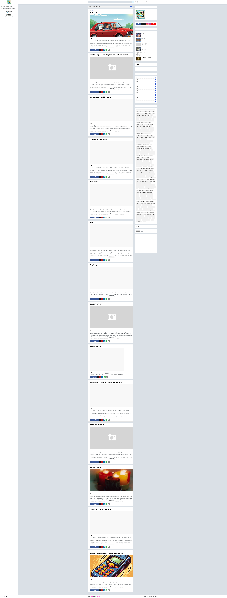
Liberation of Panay (143, 146)
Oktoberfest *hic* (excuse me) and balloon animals (106, 382)
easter (151, 177)
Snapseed (138, 155)
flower (143, 181)
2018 (146, 84)
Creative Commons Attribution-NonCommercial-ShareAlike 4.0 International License (9, 20)
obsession (138, 197)
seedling (147, 210)
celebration (147, 120)
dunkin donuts (147, 177)
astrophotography (139, 120)
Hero (147, 140)
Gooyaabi (98, 596)
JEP (91, 38)
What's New (149, 1)
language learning (152, 186)
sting (153, 214)
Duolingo (142, 137)
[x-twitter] (2, 596)
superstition (147, 216)
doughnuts (147, 175)
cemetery (138, 168)
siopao (142, 212)
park (152, 197)
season (143, 210)
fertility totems (152, 179)
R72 (140, 153)
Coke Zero (138, 133)
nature (138, 126)
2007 (146, 95)
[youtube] (6, 596)
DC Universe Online (139, 135)
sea (148, 115)
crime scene (145, 172)
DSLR (144, 135)
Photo (140, 111)
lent (143, 188)
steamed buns (149, 214)
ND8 (150, 148)
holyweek (138, 124)
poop (147, 126)
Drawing (138, 137)
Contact (155, 1)
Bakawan (151, 129)
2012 (146, 88)
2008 (146, 94)
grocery (146, 122)
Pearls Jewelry (144, 151)
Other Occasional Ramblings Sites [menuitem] (9, 8)
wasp (152, 219)
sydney (151, 115)
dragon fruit (138, 177)
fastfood (142, 179)
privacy (150, 126)
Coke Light (150, 131)
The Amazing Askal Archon (98, 139)
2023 (146, 81)
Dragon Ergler (143, 52)
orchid (146, 197)
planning (138, 199)
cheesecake (148, 168)
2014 (146, 86)
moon (150, 113)
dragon (152, 175)
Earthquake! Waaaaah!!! (98, 424)
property (138, 201)
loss (137, 190)
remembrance (139, 205)
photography (139, 115)
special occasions (139, 214)
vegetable (148, 219)
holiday (150, 122)
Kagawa (138, 146)
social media (152, 212)
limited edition (148, 188)
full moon (146, 181)
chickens (152, 120)
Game (153, 137)
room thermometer (146, 208)
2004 (146, 101)
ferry (148, 179)
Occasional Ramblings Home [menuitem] (8, 6)
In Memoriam (148, 142)
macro (143, 190)
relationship (153, 203)
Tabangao (142, 157)
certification (143, 168)
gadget (151, 181)
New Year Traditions (144, 33)
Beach (138, 131)
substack (138, 216)
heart (137, 183)
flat (140, 181)
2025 (146, 79)
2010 (146, 90)
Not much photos (95, 467)
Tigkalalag (147, 157)
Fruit (149, 111)
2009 (146, 92)
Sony (142, 155)
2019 (146, 83)
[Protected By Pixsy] (9, 13)
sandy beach (138, 210)
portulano (149, 199)
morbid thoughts (145, 194)
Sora (92, 596)
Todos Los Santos (139, 159)
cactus (152, 164)
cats (151, 166)
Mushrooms (147, 148)
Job (151, 144)
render (143, 205)
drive (142, 177)
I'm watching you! (95, 346)
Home (144, 1)
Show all (131, 6)
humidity (146, 113)
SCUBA (150, 153)
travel (140, 109)
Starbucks (151, 155)
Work (153, 118)
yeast (144, 221)
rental (146, 205)
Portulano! (143, 38)
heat (140, 183)
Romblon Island (145, 153)
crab (137, 172)
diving (140, 175)
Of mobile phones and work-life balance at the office (106, 553)
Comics (142, 133)
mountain (151, 194)
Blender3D (141, 131)
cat (148, 166)
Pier (148, 151)
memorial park (139, 192)
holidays (143, 183)
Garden (138, 118)
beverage (138, 164)
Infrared (144, 144)
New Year (145, 118)
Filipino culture (145, 111)
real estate (151, 201)
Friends (150, 137)
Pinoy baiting (152, 151)
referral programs (143, 203)
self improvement (152, 210)
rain (145, 115)
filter (137, 181)
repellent (150, 205)
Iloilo (137, 111)
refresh (148, 203)
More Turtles (94, 182)
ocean (142, 197)
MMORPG (149, 146)
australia (138, 113)
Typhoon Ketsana (146, 159)
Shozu (154, 153)
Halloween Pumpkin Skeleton (141, 140)
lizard (152, 188)
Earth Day (146, 137)
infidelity (138, 186)
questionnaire (143, 201)
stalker (145, 214)
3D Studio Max (147, 129)
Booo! (92, 222)
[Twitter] (100, 50)
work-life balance (139, 221)
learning (140, 188)
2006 (146, 97)
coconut (152, 168)
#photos (137, 69)
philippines (144, 109)
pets (140, 126)
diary (137, 175)
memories (144, 192)
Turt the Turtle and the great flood (100, 509)
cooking (146, 170)
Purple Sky (93, 265)
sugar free (142, 216)
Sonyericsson (146, 155)
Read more (111, 46)
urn (140, 219)
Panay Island (138, 151)
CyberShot (146, 133)
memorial (151, 190)
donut (144, 175)
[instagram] (4, 596)
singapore (138, 212)
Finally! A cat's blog (96, 304)
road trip (140, 208)
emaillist (138, 179)
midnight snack (149, 192)
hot (150, 183)
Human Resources (139, 142)
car (144, 120)
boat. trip (145, 164)
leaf (137, 188)
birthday (142, 113)
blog (141, 164)
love (140, 190)
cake (137, 166)
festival (142, 122)
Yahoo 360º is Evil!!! (144, 43)
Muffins (142, 148)
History (151, 140)
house (142, 124)
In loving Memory (139, 144)
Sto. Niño (149, 118)
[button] (136, 2)
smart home (146, 212)
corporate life (151, 170)
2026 (146, 77)
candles (141, 166)
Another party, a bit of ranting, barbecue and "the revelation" (109, 55)
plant (143, 115)
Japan (141, 118)
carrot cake (145, 166)
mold (141, 194)
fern (145, 179)
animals (153, 111)
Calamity (146, 131)
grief (154, 181)
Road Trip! (93, 12)
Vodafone (151, 159)
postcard (153, 199)
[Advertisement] (146, 243)
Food (137, 109)
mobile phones (146, 124)
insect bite (142, 186)
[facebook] (138, 24)
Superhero (138, 157)
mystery (151, 124)
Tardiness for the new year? (146, 57)
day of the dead (151, 172)
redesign (138, 203)
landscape (146, 186)
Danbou (148, 135)
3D (142, 129)
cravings (140, 172)
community (141, 170)
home (147, 183)
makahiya (147, 190)
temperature (152, 216)
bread (149, 164)
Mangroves (138, 148)
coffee (138, 170)
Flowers (153, 109)
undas (137, 219)
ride (137, 208)
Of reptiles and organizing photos (100, 97)
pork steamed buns (143, 199)
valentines (143, 219)
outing (149, 197)
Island (148, 144)
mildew (138, 194)
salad (151, 208)
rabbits (147, 201)
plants (144, 126)
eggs (154, 177)
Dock (151, 135)
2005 (146, 99)
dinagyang (138, 122)
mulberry (153, 113)
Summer (149, 109)
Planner (138, 153)
